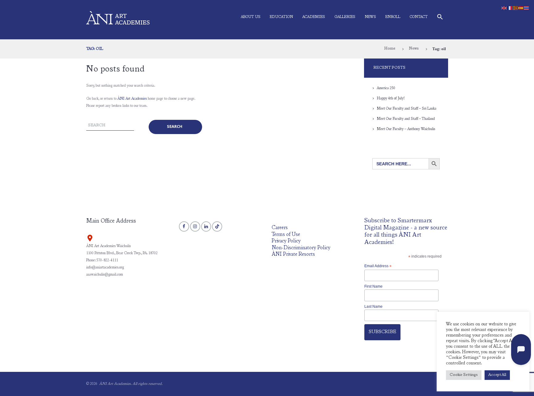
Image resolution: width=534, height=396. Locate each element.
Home (389, 49)
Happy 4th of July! (391, 98)
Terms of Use (286, 234)
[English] (504, 8)
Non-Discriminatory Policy (301, 248)
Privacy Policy (286, 241)
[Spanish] (521, 8)
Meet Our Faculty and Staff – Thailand (406, 119)
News (370, 17)
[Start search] (175, 127)
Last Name (373, 306)
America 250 (386, 88)
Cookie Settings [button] (464, 375)
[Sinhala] (515, 8)
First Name (373, 286)
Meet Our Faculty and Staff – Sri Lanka (406, 109)
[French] (510, 8)
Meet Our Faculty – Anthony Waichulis (406, 129)
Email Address (378, 266)
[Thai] (526, 8)
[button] (440, 18)
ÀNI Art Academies (132, 99)
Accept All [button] (497, 375)
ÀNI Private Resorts (293, 254)
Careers (280, 228)
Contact (418, 17)
